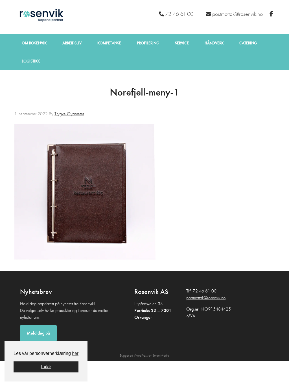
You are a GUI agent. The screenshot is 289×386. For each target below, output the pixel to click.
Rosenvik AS (40, 17)
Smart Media (160, 355)
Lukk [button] (46, 367)
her (75, 353)
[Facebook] (272, 14)
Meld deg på (38, 333)
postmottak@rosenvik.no (205, 298)
